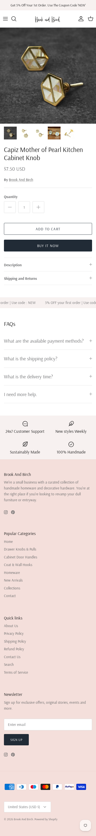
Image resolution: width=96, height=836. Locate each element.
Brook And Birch (21, 179)
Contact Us (12, 656)
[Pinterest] (13, 512)
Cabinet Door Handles (20, 557)
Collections (12, 588)
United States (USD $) (24, 806)
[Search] (16, 18)
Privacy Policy (14, 633)
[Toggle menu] (5, 18)
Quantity (10, 196)
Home (8, 541)
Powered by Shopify (45, 819)
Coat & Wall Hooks (18, 564)
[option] (48, 76)
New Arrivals (13, 580)
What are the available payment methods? (44, 341)
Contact (10, 595)
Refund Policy (14, 649)
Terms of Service (16, 672)
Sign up (16, 740)
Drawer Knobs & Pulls (20, 549)
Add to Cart (48, 229)
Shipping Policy (15, 641)
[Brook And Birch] (48, 19)
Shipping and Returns (20, 278)
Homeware (12, 572)
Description (13, 265)
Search (9, 664)
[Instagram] (6, 512)
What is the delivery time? (28, 376)
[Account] (79, 18)
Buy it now (48, 245)
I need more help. (20, 394)
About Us (11, 625)
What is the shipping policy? (30, 358)
